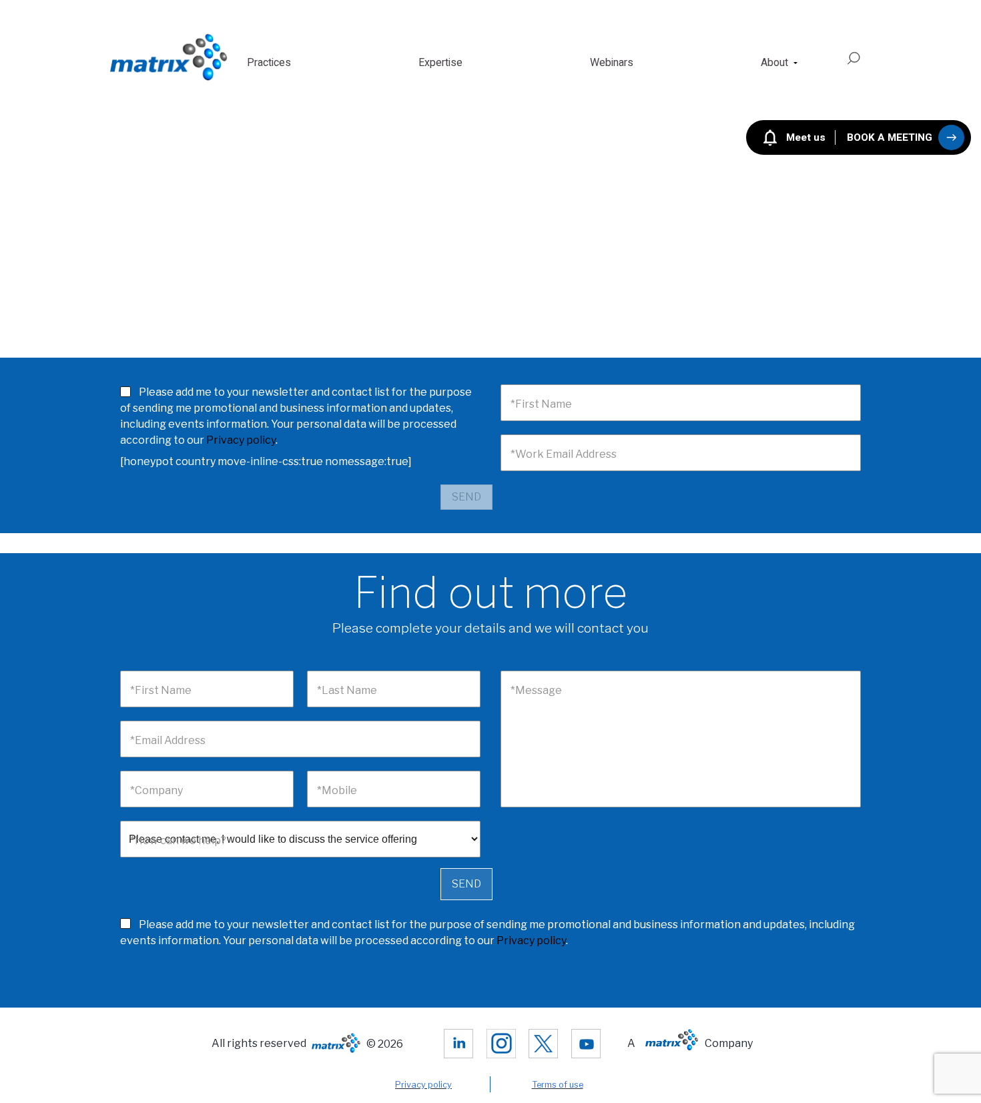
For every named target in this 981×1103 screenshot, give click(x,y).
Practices (269, 63)
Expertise (440, 63)
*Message (536, 690)
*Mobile (337, 790)
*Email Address (168, 740)
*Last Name (347, 690)
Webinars (611, 63)
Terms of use (557, 1085)
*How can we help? (178, 840)
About (774, 63)
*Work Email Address (564, 454)
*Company (156, 790)
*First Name (541, 404)
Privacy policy (241, 440)
